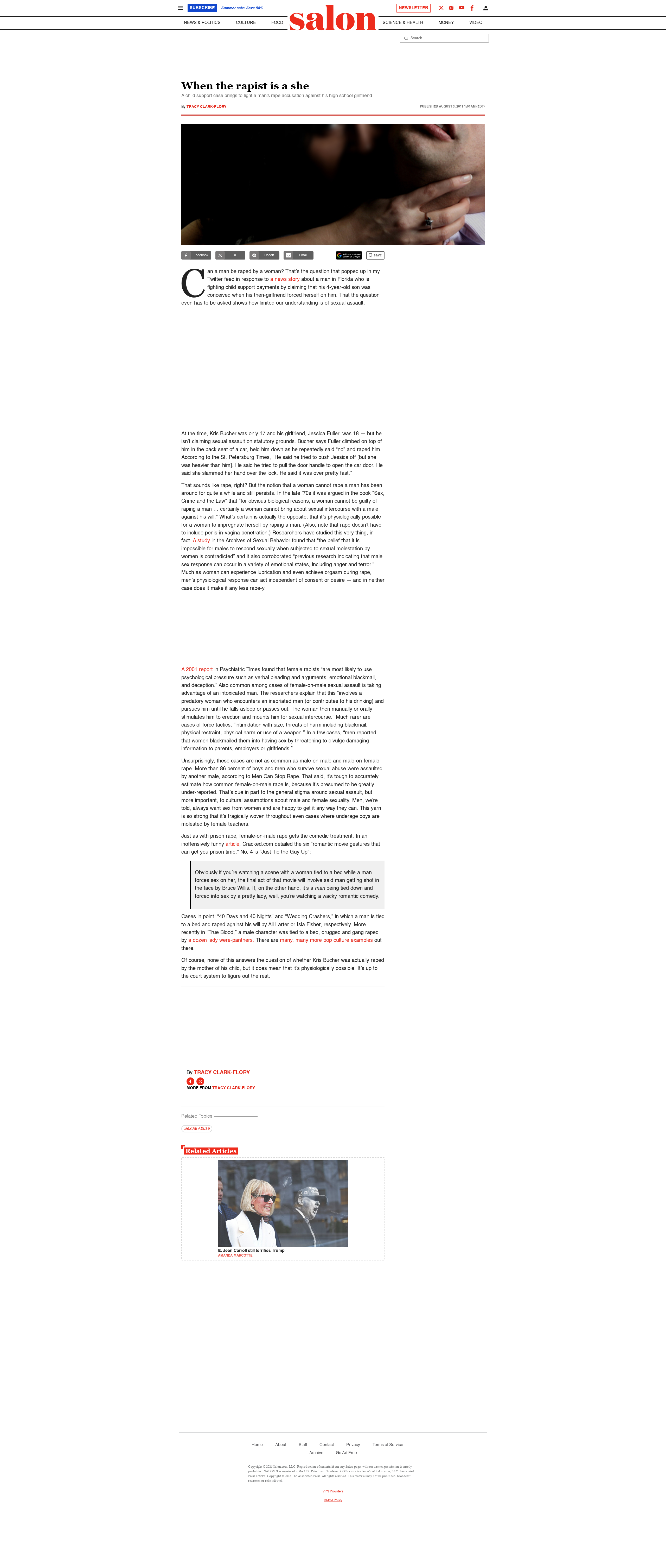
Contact (326, 1445)
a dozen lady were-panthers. (221, 940)
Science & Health (403, 23)
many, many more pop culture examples (326, 940)
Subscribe (202, 8)
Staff (303, 1445)
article (232, 844)
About (280, 1445)
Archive (316, 1453)
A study (201, 541)
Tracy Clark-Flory (206, 107)
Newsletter (413, 8)
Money (446, 23)
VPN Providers (333, 1491)
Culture (246, 23)
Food (277, 23)
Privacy (353, 1445)
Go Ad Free (346, 1453)
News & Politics (202, 23)
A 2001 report (197, 669)
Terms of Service (388, 1445)
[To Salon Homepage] (333, 18)
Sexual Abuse (197, 1129)
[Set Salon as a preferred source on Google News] (349, 255)
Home (257, 1445)
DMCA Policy (333, 1500)
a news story (285, 279)
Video (475, 23)
